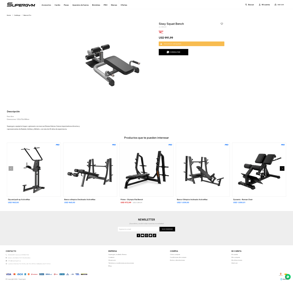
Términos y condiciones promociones (121, 263)
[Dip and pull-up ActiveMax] (34, 170)
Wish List (234, 263)
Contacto (111, 257)
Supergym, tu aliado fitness (117, 254)
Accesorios (46, 5)
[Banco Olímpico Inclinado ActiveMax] (203, 170)
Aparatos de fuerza (80, 5)
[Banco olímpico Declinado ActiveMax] (90, 170)
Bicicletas (96, 5)
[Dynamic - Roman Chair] (259, 170)
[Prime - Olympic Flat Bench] (146, 170)
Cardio (57, 5)
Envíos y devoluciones (177, 260)
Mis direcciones (236, 260)
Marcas (114, 5)
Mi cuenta (234, 254)
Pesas (66, 5)
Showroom (112, 260)
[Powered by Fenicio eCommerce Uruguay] (283, 279)
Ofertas (124, 5)
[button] (249, 4)
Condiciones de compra (178, 257)
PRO (105, 5)
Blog (109, 266)
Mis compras (235, 257)
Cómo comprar (175, 254)
